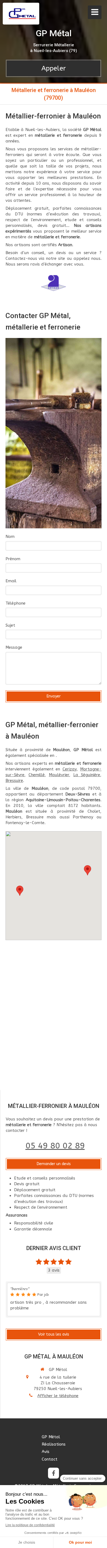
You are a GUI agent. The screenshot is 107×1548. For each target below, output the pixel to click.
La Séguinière (86, 774)
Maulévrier (59, 774)
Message (13, 647)
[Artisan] (53, 283)
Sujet (10, 625)
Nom (10, 536)
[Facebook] (53, 1473)
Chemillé (37, 774)
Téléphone (15, 603)
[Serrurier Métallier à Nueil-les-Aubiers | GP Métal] (22, 13)
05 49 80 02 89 (55, 1146)
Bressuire (14, 780)
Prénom (12, 558)
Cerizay (70, 769)
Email (10, 580)
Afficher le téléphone (57, 1395)
